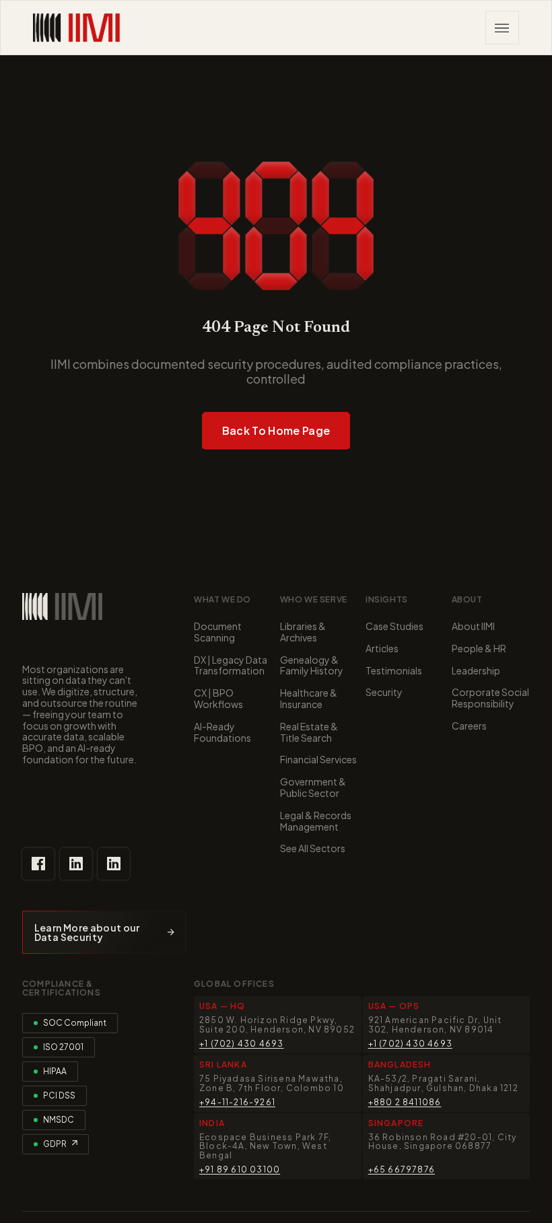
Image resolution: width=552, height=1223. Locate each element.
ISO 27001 (63, 1047)
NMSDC (58, 1120)
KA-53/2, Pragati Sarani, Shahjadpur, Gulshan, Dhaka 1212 (443, 1083)
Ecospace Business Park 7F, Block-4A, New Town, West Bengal (265, 1146)
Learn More (104, 932)
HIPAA (55, 1071)
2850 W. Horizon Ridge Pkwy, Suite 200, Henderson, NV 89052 (277, 1024)
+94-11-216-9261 (237, 1102)
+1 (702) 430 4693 (241, 1043)
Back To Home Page (276, 430)
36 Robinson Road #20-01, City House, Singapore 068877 (442, 1141)
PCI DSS (59, 1095)
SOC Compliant (74, 1023)
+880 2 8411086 (405, 1102)
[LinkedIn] (76, 863)
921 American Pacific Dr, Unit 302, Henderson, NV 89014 (435, 1024)
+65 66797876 (401, 1169)
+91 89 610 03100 (239, 1169)
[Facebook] (38, 863)
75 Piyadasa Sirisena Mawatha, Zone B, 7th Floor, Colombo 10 (271, 1083)
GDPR (55, 1144)
